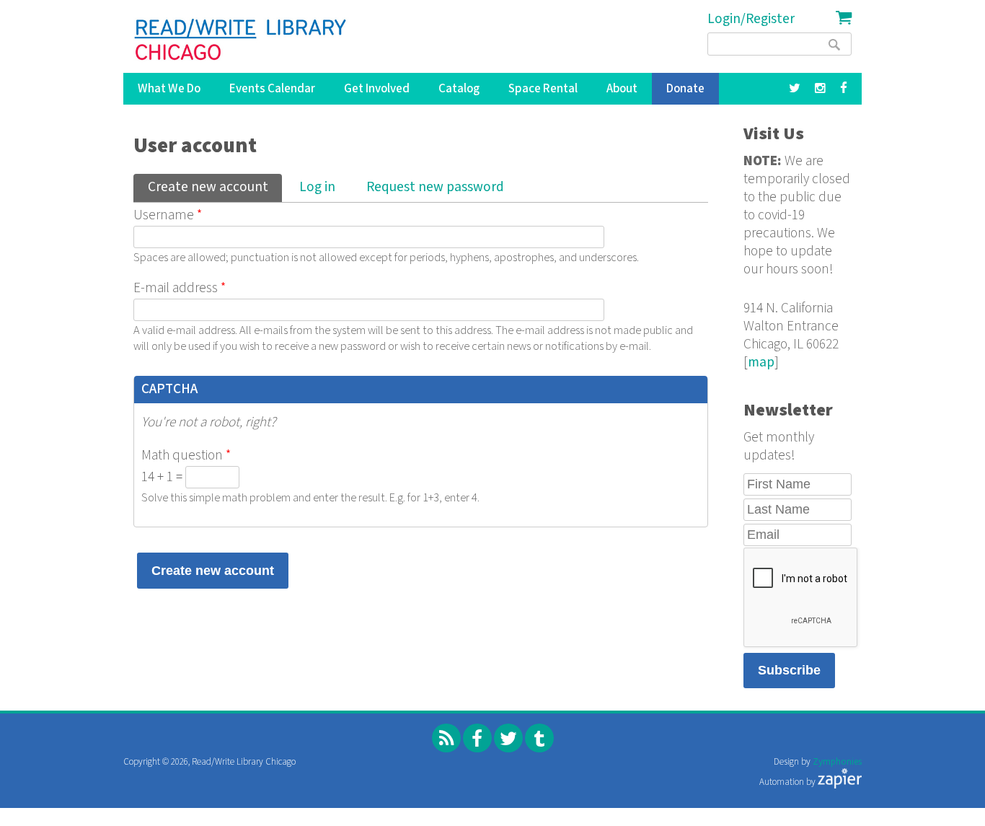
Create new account (214, 187)
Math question (186, 456)
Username (167, 215)
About (621, 89)
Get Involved (377, 89)
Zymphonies (837, 762)
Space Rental (543, 89)
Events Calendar (272, 89)
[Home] (241, 39)
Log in (317, 187)
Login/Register (751, 19)
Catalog (459, 89)
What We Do (169, 89)
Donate (685, 89)
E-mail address (179, 288)
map (761, 362)
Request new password (435, 187)
